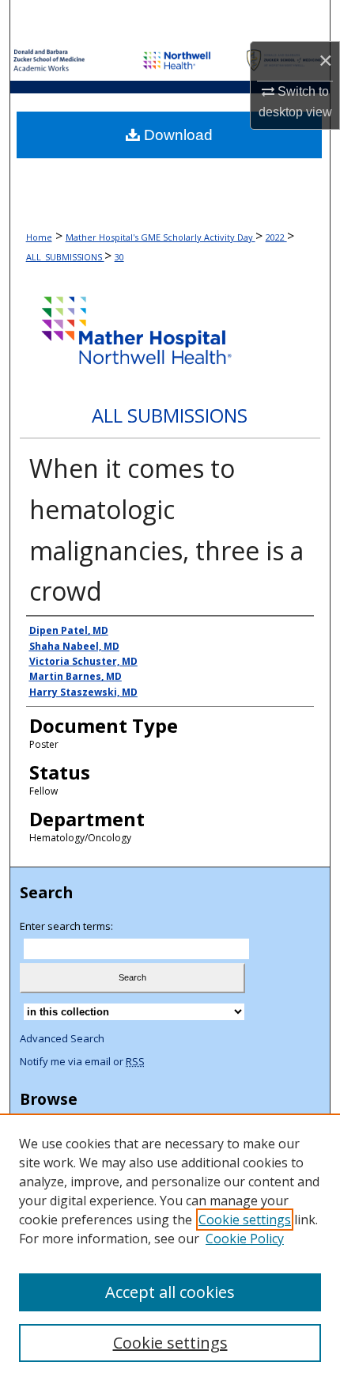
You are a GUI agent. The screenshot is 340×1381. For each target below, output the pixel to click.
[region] (170, 1247)
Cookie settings (244, 1219)
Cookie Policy (245, 1238)
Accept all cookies (170, 1292)
